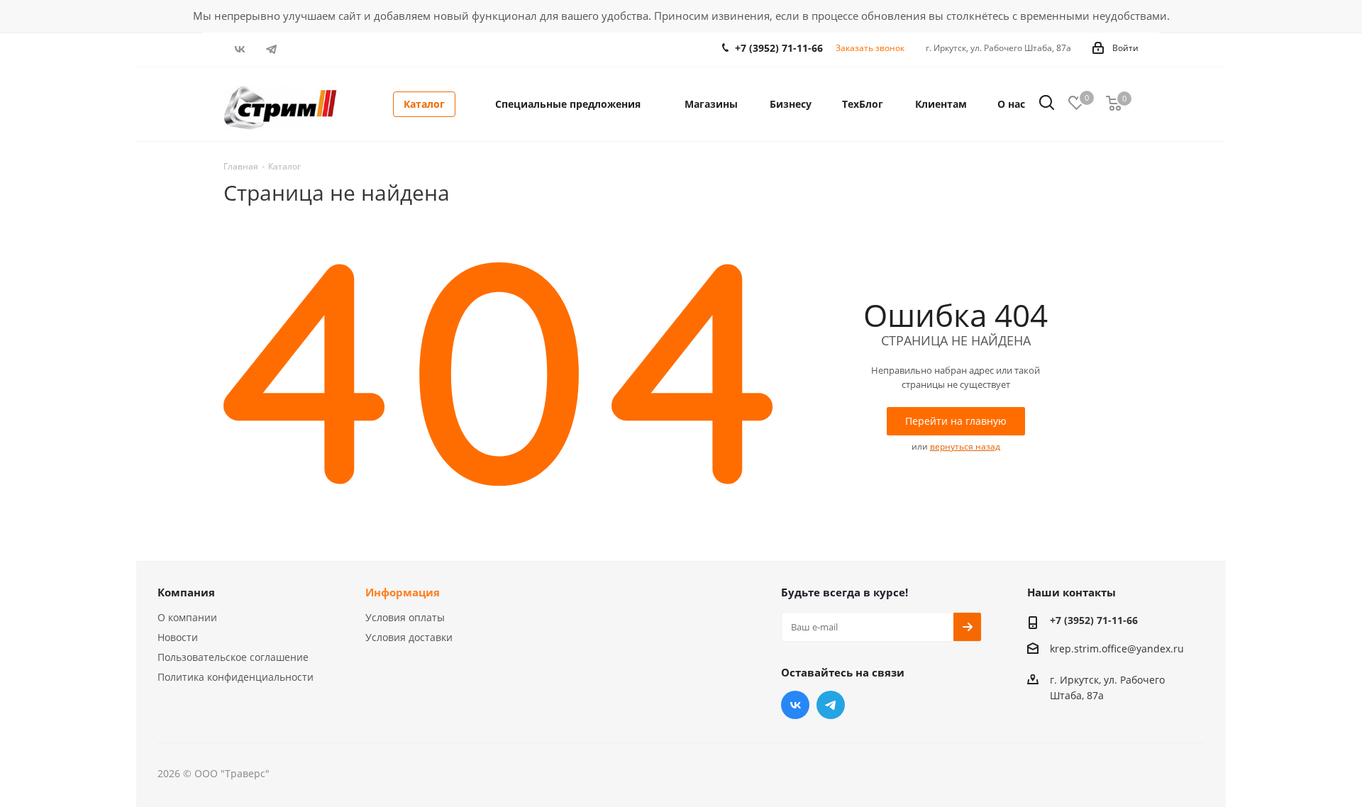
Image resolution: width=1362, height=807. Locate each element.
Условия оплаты (405, 617)
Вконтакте (239, 49)
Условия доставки (409, 637)
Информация (402, 592)
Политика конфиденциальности (235, 677)
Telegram (271, 49)
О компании (187, 617)
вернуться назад (965, 446)
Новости (177, 637)
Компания (186, 592)
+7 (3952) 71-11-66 (779, 48)
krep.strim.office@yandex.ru (1117, 648)
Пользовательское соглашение (233, 657)
